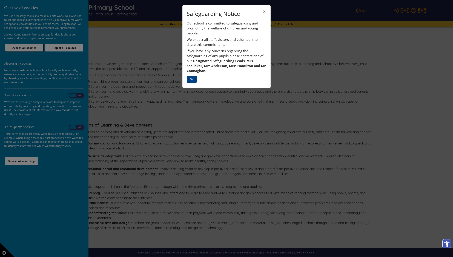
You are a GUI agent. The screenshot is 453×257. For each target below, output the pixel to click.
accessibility (446, 243)
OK (192, 79)
